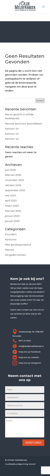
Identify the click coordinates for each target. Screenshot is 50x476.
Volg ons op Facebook (29, 352)
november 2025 (14, 180)
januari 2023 (12, 216)
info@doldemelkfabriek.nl (31, 346)
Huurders (11, 234)
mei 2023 (10, 195)
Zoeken (40, 100)
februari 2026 (13, 175)
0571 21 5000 (24, 340)
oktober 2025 (13, 185)
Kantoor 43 (12, 133)
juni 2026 (10, 170)
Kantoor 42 (12, 138)
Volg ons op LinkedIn (28, 357)
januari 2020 (12, 221)
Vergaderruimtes (15, 255)
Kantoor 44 (12, 128)
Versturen (33, 442)
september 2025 (15, 190)
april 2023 (11, 200)
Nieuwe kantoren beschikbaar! (23, 123)
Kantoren (11, 239)
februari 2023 (13, 211)
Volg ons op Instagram (29, 363)
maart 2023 (12, 205)
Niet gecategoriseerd (18, 244)
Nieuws (9, 249)
